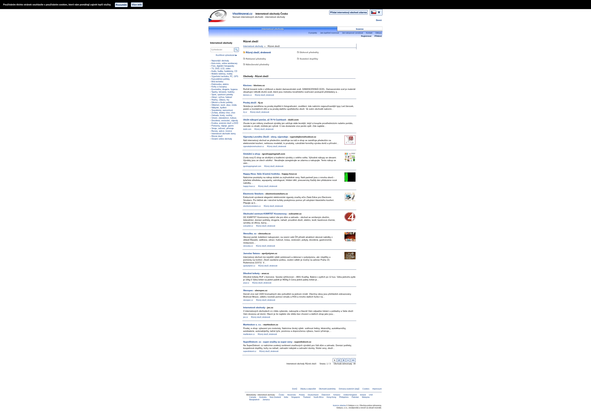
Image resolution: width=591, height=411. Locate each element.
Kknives (247, 85)
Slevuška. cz (249, 233)
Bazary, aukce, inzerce (221, 131)
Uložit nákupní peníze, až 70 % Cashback (264, 119)
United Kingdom (350, 395)
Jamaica (266, 400)
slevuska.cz (248, 246)
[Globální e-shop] (348, 158)
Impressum (377, 389)
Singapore (295, 397)
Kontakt (369, 33)
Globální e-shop (251, 154)
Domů (379, 20)
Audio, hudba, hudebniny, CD (224, 71)
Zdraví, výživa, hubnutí (221, 97)
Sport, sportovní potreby (222, 94)
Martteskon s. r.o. (252, 324)
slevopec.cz (248, 300)
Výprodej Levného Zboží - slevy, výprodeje (265, 137)
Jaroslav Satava (251, 253)
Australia (263, 397)
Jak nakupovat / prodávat (352, 33)
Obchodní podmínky (327, 389)
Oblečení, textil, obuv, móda (224, 105)
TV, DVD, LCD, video (220, 68)
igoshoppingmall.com (252, 166)
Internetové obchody (273, 29)
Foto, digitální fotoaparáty (222, 66)
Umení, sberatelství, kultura (223, 118)
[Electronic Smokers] (348, 198)
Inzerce (360, 29)
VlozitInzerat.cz (242, 13)
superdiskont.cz (249, 351)
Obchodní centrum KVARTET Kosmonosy (265, 213)
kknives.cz (247, 95)
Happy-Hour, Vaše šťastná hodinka (261, 174)
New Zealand (275, 397)
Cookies (365, 389)
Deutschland (313, 395)
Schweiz (336, 395)
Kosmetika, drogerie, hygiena (224, 89)
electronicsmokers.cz (252, 206)
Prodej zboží (249, 102)
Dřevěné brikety (251, 273)
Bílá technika (217, 81)
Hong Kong (331, 397)
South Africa (319, 397)
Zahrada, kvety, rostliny (221, 115)
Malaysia (366, 397)
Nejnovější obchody (220, 61)
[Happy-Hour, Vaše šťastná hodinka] (348, 178)
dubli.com (247, 129)
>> (353, 360)
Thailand (306, 397)
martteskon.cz (249, 334)
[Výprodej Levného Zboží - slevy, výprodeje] (348, 141)
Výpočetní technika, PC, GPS (224, 76)
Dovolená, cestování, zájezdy (224, 120)
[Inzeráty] (220, 16)
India (286, 397)
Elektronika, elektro (220, 84)
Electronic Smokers (253, 193)
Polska (302, 395)
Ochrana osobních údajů (349, 389)
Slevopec (248, 290)
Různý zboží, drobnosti (258, 52)
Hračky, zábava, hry (220, 100)
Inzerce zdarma (339, 405)
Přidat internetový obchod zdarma (348, 12)
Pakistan (355, 397)
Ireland (363, 395)
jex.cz (245, 317)
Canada (252, 397)
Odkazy (378, 33)
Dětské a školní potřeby (222, 102)
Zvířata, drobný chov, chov (223, 113)
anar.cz (246, 283)
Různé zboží (217, 136)
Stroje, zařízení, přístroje (222, 128)
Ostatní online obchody (221, 139)
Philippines (344, 397)
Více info (137, 4)
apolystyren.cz (249, 266)
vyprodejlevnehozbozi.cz (253, 146)
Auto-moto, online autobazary (224, 63)
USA (371, 395)
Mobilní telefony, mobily (222, 74)
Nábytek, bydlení (219, 107)
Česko (281, 395)
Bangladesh (254, 400)
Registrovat (366, 36)
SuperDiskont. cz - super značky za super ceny (267, 342)
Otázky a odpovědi (308, 389)
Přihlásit (378, 36)
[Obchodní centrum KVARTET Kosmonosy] (348, 218)
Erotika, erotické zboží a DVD (224, 123)
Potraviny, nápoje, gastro (222, 126)
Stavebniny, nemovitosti (222, 110)
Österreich (326, 395)
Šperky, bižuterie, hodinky (223, 92)
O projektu (312, 33)
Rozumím (121, 4)
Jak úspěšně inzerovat (329, 33)
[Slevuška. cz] (348, 238)
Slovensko (291, 395)
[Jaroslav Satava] (348, 257)
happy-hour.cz (249, 186)
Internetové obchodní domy (223, 133)
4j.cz (245, 112)
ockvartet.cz (248, 226)
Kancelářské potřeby (220, 79)
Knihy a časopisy (219, 87)
